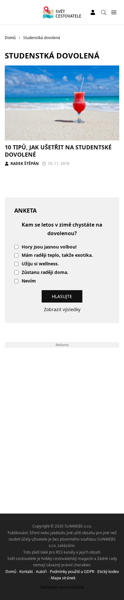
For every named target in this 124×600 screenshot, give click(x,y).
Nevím (29, 281)
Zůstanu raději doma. (45, 272)
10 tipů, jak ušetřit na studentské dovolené (58, 150)
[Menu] (113, 12)
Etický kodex (108, 571)
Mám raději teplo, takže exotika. (57, 255)
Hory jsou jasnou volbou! (49, 247)
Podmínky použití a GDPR (72, 571)
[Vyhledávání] (103, 12)
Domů (10, 571)
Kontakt (26, 571)
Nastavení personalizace (62, 587)
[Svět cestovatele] (62, 12)
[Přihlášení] (92, 12)
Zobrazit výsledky (62, 309)
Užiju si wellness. (40, 264)
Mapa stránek (63, 578)
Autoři (41, 571)
